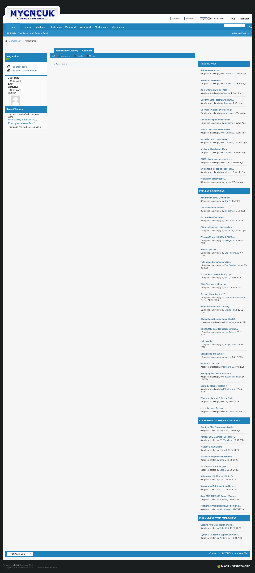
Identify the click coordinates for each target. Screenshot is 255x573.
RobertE (223, 499)
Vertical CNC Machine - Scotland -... (218, 437)
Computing (118, 27)
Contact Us (215, 553)
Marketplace (101, 27)
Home (13, 27)
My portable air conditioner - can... (217, 169)
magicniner (65, 56)
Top (246, 553)
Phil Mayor (229, 322)
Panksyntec (224, 538)
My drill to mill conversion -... (214, 139)
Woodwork (85, 27)
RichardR (227, 367)
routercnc (228, 123)
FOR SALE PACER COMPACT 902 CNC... (221, 506)
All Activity (11, 33)
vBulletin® (17, 565)
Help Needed (207, 341)
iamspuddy (228, 411)
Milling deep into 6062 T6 (213, 354)
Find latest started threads (23, 70)
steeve (24, 123)
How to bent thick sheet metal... (216, 129)
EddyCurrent (230, 344)
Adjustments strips (210, 70)
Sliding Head (230, 310)
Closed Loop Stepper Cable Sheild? (218, 319)
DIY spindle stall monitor (212, 207)
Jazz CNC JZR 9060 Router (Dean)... (218, 496)
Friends (80, 56)
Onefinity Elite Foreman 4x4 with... (217, 100)
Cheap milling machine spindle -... (217, 120)
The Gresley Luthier (233, 265)
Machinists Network (233, 566)
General (27, 27)
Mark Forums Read (39, 33)
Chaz (221, 479)
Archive (239, 553)
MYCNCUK (227, 553)
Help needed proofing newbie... (216, 262)
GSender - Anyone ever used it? (216, 110)
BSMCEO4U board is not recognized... (219, 329)
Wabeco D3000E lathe (211, 447)
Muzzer (226, 162)
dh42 (226, 278)
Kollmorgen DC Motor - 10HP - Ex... (218, 476)
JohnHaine (228, 113)
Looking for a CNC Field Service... (217, 525)
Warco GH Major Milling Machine (216, 457)
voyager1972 (230, 240)
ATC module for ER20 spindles (216, 198)
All (53, 56)
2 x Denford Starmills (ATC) (214, 90)
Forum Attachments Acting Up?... (217, 274)
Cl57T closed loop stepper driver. (217, 159)
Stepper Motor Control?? (213, 294)
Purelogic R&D (29, 119)
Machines (41, 27)
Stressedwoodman (232, 377)
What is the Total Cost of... (213, 179)
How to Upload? (208, 249)
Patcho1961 (14, 119)
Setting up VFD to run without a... (216, 373)
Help (233, 19)
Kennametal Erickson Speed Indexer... (219, 486)
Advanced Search (240, 33)
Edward (223, 450)
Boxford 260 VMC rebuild (213, 217)
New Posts (23, 33)
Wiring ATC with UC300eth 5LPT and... (219, 237)
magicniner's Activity (67, 50)
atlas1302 (228, 73)
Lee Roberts (230, 253)
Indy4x (227, 182)
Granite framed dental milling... (216, 306)
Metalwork (70, 27)
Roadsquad (13, 123)
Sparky (226, 93)
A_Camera (228, 133)
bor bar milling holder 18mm (214, 149)
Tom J (32, 123)
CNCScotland (225, 440)
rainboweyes (225, 509)
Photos (92, 56)
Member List (15, 41)
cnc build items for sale (212, 408)
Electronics (56, 27)
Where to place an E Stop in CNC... (217, 398)
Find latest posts (18, 67)
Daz (226, 201)
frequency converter (211, 80)
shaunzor (227, 103)
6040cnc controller (210, 363)
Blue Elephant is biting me (213, 284)
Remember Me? (218, 18)
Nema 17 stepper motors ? (214, 386)
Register (244, 19)
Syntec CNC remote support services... (220, 535)
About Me (87, 50)
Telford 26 (224, 528)
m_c (226, 287)
